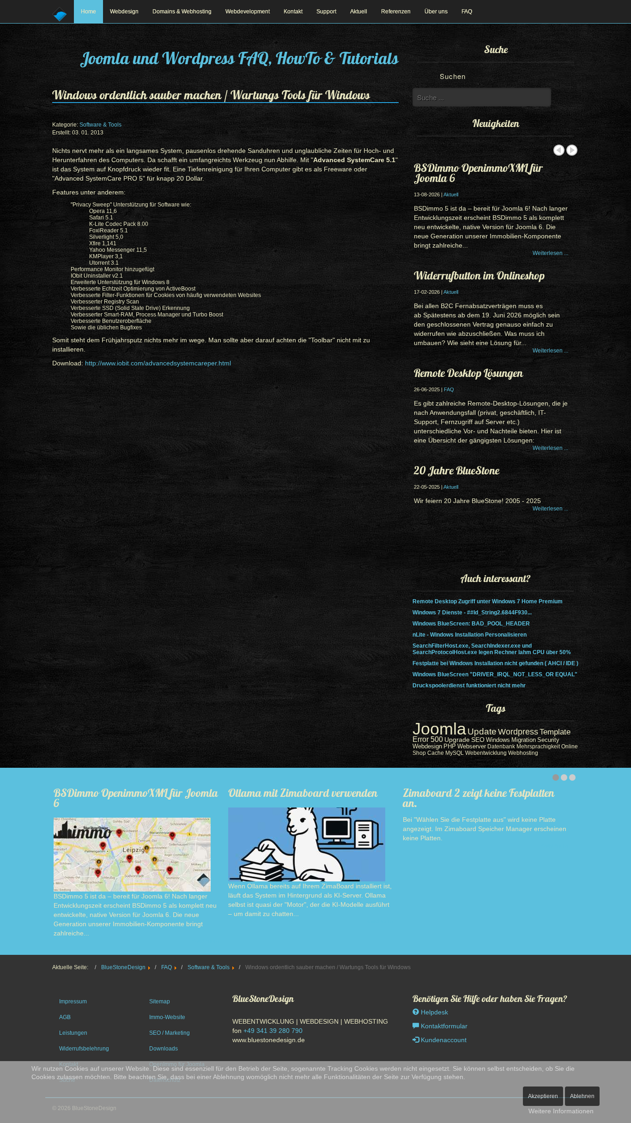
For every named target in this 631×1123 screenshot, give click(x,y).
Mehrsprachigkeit (538, 746)
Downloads (163, 1048)
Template (555, 732)
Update (482, 731)
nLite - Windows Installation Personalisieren (470, 634)
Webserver (471, 746)
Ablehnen (582, 1096)
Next (571, 150)
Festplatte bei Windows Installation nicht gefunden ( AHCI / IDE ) (495, 663)
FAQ (466, 11)
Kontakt (293, 11)
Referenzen (396, 11)
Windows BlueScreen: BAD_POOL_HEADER (471, 623)
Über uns (436, 11)
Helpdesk (433, 1012)
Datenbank (501, 746)
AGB (65, 1017)
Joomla (439, 728)
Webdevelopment (247, 11)
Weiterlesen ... (550, 253)
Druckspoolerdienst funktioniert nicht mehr (469, 685)
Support (326, 11)
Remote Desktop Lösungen (468, 373)
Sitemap (159, 1001)
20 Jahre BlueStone (456, 470)
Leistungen (73, 1033)
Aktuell (358, 11)
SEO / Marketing (169, 1033)
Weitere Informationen (561, 1111)
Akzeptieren (543, 1096)
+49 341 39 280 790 (273, 1030)
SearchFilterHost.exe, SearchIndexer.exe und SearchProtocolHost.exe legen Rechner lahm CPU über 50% (492, 649)
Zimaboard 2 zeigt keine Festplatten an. (478, 798)
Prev (558, 150)
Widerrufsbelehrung (84, 1048)
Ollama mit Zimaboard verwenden (302, 793)
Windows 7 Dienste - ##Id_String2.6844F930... (472, 612)
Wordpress (518, 731)
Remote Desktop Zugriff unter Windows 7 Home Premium (488, 601)
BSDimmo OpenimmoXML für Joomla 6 (478, 173)
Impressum (73, 1001)
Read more (205, 941)
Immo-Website (167, 1017)
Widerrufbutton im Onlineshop (479, 275)
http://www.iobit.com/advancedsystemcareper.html (158, 363)
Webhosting (523, 753)
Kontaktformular (443, 1026)
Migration (523, 739)
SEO (478, 739)
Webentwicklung (486, 753)
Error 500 (428, 739)
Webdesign (124, 11)
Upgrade (457, 739)
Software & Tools (100, 124)
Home (88, 11)
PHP (449, 746)
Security (548, 739)
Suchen (453, 76)
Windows (498, 739)
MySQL (454, 753)
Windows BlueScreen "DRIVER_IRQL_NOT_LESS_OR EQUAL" (495, 674)
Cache (435, 753)
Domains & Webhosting (182, 11)
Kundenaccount (443, 1040)
